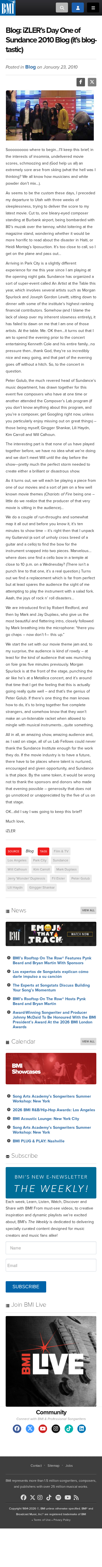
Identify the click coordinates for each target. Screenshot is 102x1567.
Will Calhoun (17, 869)
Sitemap (54, 1466)
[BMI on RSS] (78, 1497)
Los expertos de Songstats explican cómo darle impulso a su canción (50, 974)
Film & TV (61, 851)
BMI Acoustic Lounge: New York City (46, 1118)
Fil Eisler (58, 878)
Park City (39, 860)
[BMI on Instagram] (41, 1497)
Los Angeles (17, 860)
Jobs (69, 1466)
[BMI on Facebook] (25, 1497)
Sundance (60, 860)
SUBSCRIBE (25, 1286)
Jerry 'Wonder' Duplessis (26, 878)
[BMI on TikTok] (50, 1497)
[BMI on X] (33, 1496)
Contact (36, 1466)
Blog (30, 67)
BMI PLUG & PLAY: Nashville (39, 1141)
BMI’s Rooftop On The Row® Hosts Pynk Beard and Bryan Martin (49, 1001)
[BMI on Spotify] (59, 1497)
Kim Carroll (41, 869)
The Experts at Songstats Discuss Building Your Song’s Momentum (51, 988)
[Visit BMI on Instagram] (56, 1429)
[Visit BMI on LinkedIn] (81, 1429)
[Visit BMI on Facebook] (17, 1429)
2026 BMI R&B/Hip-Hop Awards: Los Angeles (54, 1110)
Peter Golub (80, 878)
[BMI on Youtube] (69, 1497)
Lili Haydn (15, 887)
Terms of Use (42, 1520)
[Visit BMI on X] (30, 1429)
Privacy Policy (62, 1520)
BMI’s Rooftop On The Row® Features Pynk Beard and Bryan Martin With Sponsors (52, 960)
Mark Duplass (66, 869)
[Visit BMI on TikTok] (69, 1429)
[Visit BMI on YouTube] (43, 1429)
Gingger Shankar (42, 887)
